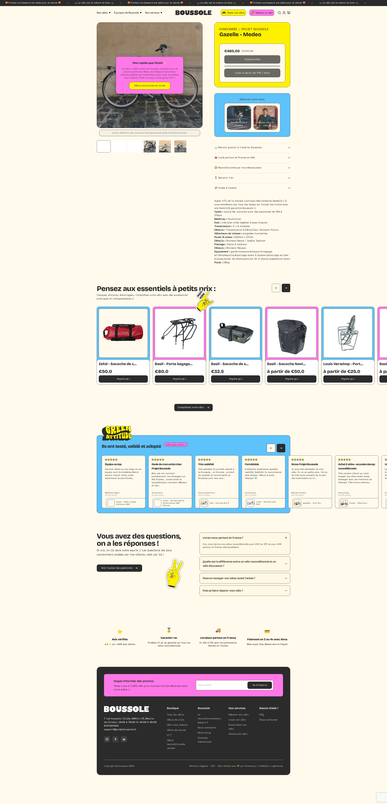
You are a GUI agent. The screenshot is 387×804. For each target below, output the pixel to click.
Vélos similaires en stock (149, 86)
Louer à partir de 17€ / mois (252, 73)
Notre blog (204, 733)
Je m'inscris (260, 685)
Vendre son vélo (238, 734)
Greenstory (250, 766)
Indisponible (252, 59)
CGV (212, 766)
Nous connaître (207, 728)
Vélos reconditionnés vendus (176, 744)
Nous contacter (268, 720)
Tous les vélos (175, 715)
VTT (169, 735)
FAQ (261, 715)
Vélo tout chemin (177, 725)
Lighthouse (277, 766)
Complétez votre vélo (191, 407)
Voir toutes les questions (116, 568)
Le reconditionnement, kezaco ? (209, 719)
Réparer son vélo (239, 715)
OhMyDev (264, 766)
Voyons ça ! (123, 379)
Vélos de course (176, 730)
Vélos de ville (175, 720)
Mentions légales (198, 766)
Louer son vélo (237, 720)
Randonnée (228, 29)
